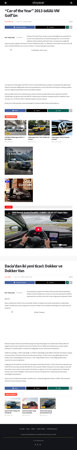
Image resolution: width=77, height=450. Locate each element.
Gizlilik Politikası (41, 429)
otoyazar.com (40, 440)
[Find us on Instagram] (40, 445)
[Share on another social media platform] (70, 27)
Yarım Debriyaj (9, 21)
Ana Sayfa (22, 429)
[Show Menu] (5, 3)
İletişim (33, 429)
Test (43, 407)
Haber (30, 21)
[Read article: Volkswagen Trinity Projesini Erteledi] (62, 127)
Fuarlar (25, 21)
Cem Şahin (8, 277)
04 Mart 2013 (19, 21)
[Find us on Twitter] (37, 445)
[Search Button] (71, 3)
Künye (27, 429)
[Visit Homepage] (38, 3)
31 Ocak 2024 (27, 415)
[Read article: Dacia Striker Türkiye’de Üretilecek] (12, 403)
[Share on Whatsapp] (67, 27)
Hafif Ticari (28, 277)
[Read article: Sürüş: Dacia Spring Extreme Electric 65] (48, 403)
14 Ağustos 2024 (57, 141)
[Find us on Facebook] (35, 445)
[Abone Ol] (19, 37)
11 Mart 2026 (9, 415)
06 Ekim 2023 (44, 415)
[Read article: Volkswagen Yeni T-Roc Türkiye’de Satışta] (39, 127)
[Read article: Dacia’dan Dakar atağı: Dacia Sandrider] (30, 403)
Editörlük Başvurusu (52, 429)
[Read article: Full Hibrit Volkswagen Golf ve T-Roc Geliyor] (15, 127)
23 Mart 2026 (32, 141)
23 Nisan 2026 (9, 141)
